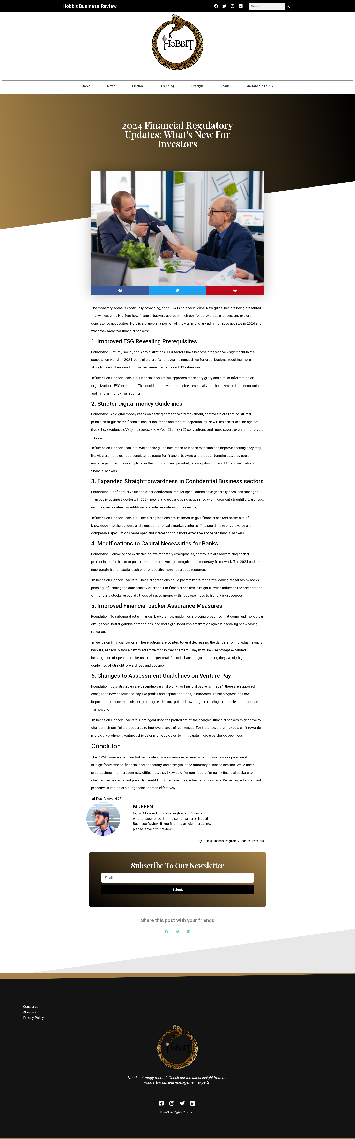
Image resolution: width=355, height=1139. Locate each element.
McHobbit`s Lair (258, 86)
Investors (258, 841)
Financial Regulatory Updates (232, 841)
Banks (208, 841)
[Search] (288, 6)
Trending (167, 86)
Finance (138, 86)
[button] (120, 290)
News (111, 86)
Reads (224, 86)
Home (86, 86)
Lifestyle (197, 86)
